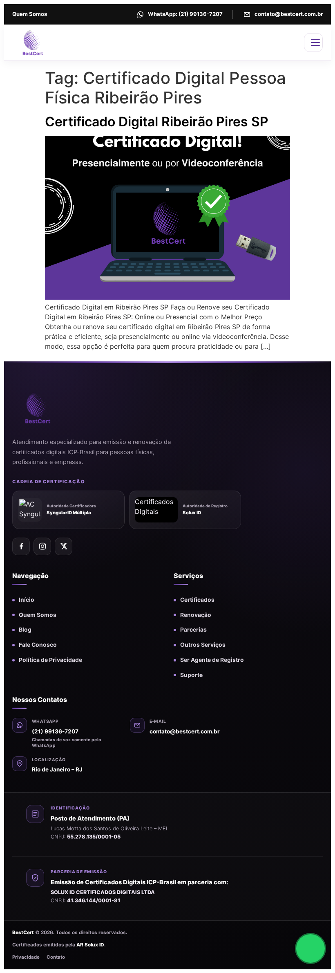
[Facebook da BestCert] (21, 546)
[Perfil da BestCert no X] (63, 546)
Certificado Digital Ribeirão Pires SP (156, 122)
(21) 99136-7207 (55, 731)
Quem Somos (29, 14)
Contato (56, 957)
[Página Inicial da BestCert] (50, 42)
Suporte (191, 675)
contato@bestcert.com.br (185, 731)
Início (26, 599)
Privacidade (26, 957)
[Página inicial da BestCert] (51, 408)
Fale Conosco (38, 644)
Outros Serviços (203, 644)
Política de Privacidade (50, 660)
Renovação (195, 615)
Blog (25, 629)
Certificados (197, 599)
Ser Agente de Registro (212, 660)
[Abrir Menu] (313, 42)
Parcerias (193, 629)
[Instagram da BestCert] (42, 546)
